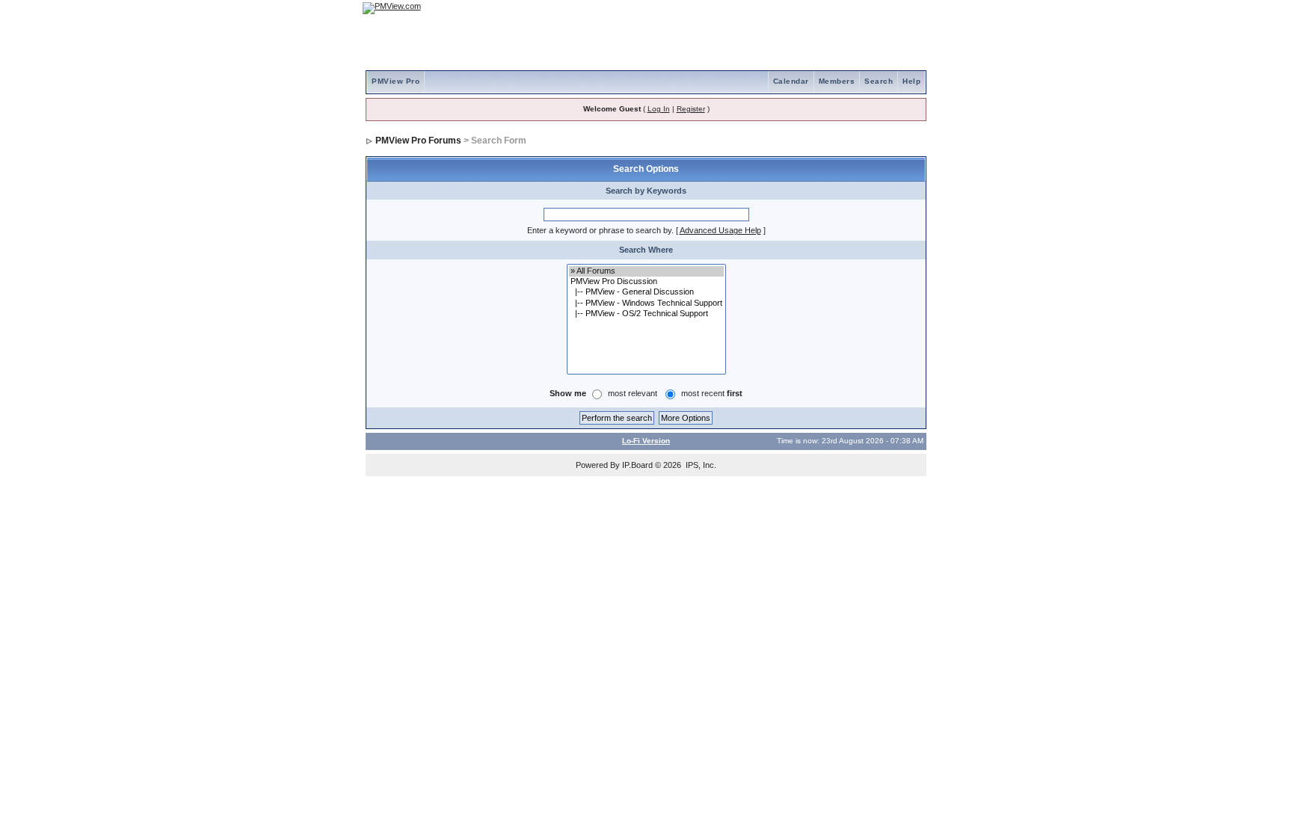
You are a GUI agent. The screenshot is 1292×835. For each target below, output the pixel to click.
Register (691, 109)
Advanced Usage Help (720, 230)
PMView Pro (395, 81)
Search (878, 81)
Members (837, 81)
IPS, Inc (700, 464)
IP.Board (637, 464)
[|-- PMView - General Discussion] (646, 292)
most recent (711, 393)
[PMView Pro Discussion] (646, 282)
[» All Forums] (646, 271)
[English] (866, 8)
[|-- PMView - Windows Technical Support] (646, 303)
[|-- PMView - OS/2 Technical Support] (646, 314)
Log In (658, 109)
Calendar (791, 81)
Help (911, 81)
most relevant (632, 393)
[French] (907, 8)
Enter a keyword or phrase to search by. (600, 230)
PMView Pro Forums (418, 140)
